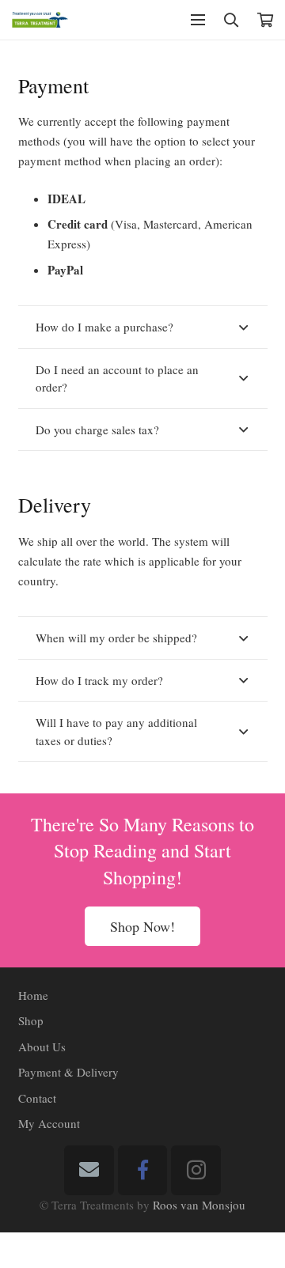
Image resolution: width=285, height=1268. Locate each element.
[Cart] (265, 20)
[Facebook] (143, 1170)
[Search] (231, 20)
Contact (37, 1098)
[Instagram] (196, 1170)
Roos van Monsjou (199, 1205)
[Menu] (198, 20)
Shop (31, 1020)
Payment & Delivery (68, 1072)
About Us (42, 1046)
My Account (49, 1123)
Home (33, 995)
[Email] (89, 1170)
